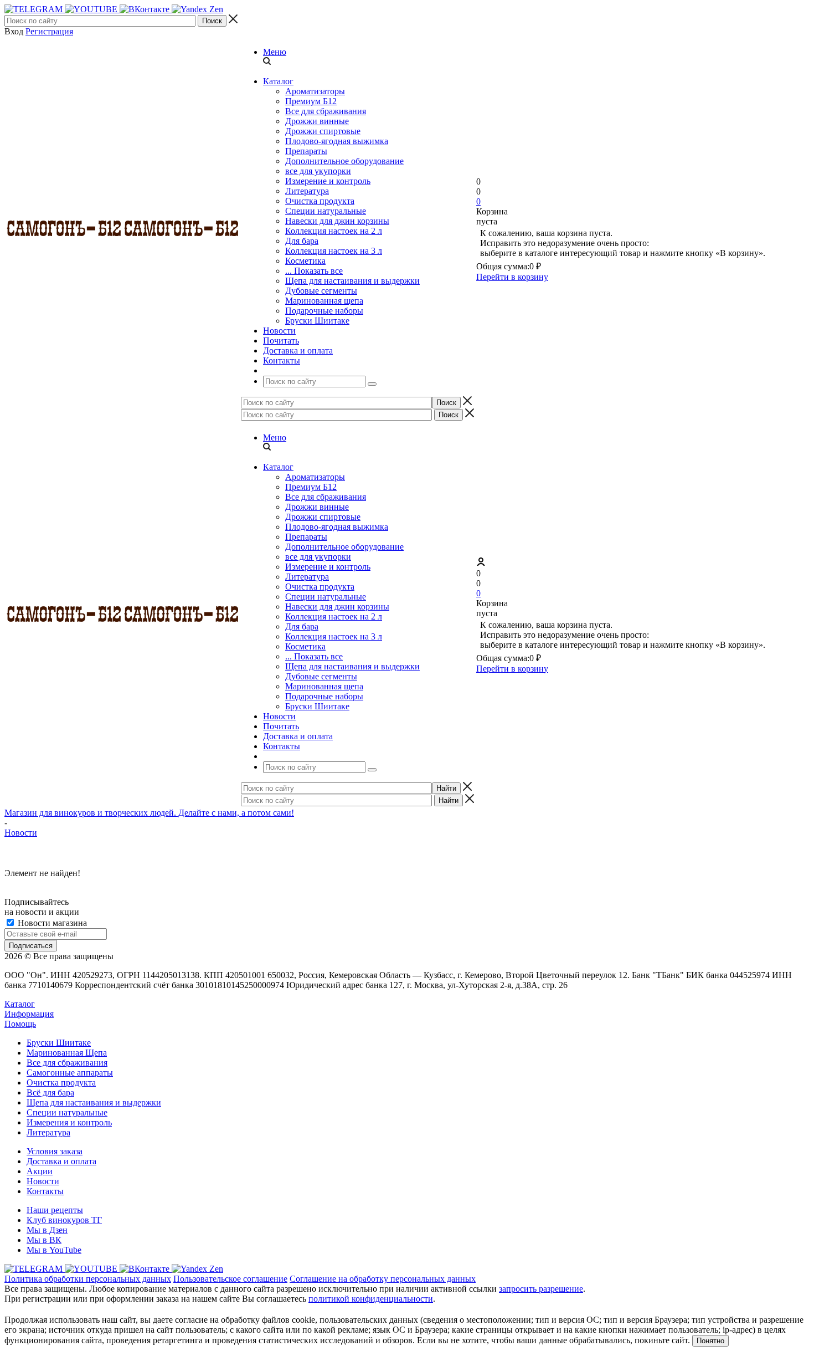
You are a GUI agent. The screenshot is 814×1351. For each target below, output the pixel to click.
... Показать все (314, 270)
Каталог (19, 1004)
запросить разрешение (541, 1288)
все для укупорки (318, 171)
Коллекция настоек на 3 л (333, 250)
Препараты (306, 151)
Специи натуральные (325, 211)
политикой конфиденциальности (370, 1298)
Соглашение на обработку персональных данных (383, 1278)
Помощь (20, 1023)
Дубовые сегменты (321, 290)
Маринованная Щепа (67, 1052)
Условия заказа (55, 1151)
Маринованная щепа (324, 300)
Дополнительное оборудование (344, 161)
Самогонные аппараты (70, 1072)
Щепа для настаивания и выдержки (352, 280)
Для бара (301, 240)
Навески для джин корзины (337, 221)
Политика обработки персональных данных (87, 1278)
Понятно (710, 1341)
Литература (307, 191)
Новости (43, 1181)
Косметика (305, 260)
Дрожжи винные (317, 121)
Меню (274, 52)
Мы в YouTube (54, 1250)
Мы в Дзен (47, 1230)
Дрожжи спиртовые (322, 131)
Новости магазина (51, 923)
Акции (40, 1171)
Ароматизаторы (315, 91)
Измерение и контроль (327, 181)
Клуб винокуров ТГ (64, 1220)
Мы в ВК (44, 1240)
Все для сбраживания (325, 111)
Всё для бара (50, 1092)
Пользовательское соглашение (230, 1278)
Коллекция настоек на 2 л (333, 231)
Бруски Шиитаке (317, 320)
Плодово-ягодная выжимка (336, 141)
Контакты (45, 1191)
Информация (29, 1014)
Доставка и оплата (61, 1161)
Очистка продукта (319, 201)
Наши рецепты (55, 1210)
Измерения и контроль (69, 1122)
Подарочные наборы (324, 310)
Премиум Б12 (311, 101)
